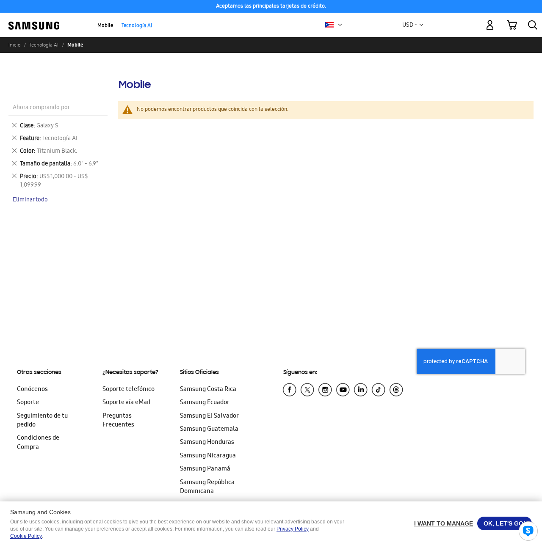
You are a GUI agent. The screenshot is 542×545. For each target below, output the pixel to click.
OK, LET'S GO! (504, 523)
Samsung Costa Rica (208, 390)
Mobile (105, 26)
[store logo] (33, 20)
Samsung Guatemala (209, 429)
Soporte (28, 403)
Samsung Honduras (207, 443)
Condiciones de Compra (38, 442)
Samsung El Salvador (209, 416)
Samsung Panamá (205, 469)
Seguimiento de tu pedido (42, 420)
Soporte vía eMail (126, 403)
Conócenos (32, 390)
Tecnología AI (137, 26)
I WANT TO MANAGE (443, 523)
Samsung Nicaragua (208, 456)
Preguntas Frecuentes (118, 420)
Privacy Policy (293, 529)
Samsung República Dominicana (207, 487)
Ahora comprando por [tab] (41, 108)
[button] (340, 25)
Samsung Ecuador (205, 403)
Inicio (14, 44)
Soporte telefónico (128, 390)
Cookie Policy (26, 536)
